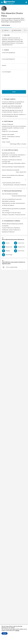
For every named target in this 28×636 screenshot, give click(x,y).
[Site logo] (9, 2)
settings (17, 630)
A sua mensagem (6, 71)
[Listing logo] (4, 8)
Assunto (4, 65)
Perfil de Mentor (6, 25)
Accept (4, 633)
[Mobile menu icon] (2, 2)
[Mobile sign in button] (26, 2)
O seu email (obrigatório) (8, 59)
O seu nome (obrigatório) (8, 52)
